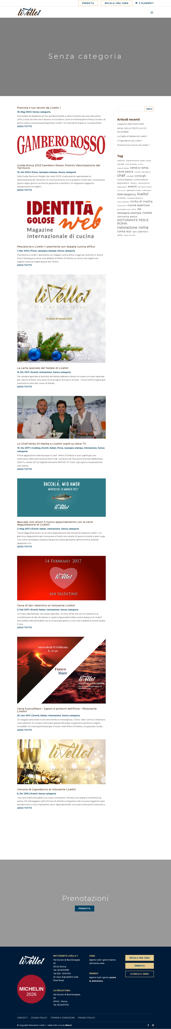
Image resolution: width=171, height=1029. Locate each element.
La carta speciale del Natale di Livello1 (42, 368)
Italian (53, 448)
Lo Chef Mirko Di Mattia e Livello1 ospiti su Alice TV (51, 443)
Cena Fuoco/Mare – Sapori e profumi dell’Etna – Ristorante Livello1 (57, 710)
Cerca (149, 109)
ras (139, 209)
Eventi (34, 372)
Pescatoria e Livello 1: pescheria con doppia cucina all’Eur (56, 246)
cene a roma (139, 167)
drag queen (122, 187)
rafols (134, 209)
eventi (132, 186)
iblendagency (126, 194)
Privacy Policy (86, 1018)
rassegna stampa (48, 172)
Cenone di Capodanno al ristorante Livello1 (46, 789)
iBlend (68, 1025)
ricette (147, 213)
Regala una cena (117, 3)
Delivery (133, 183)
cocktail (129, 176)
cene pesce (125, 171)
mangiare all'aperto (135, 198)
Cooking (36, 448)
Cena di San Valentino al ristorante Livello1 (46, 605)
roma (143, 227)
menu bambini (123, 202)
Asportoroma (132, 160)
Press (35, 172)
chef (121, 175)
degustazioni (123, 183)
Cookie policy (39, 1018)
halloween (146, 190)
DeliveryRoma (144, 183)
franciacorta (121, 190)
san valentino (140, 231)
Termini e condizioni (62, 1018)
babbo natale (145, 161)
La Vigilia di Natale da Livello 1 (132, 136)
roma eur (124, 231)
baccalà (120, 164)
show (120, 235)
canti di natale (131, 164)
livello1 (142, 194)
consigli (140, 176)
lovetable (121, 198)
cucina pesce (141, 179)
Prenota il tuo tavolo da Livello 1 (39, 107)
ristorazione (45, 372)
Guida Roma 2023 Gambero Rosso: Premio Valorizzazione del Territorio (58, 167)
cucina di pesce (125, 179)
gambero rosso (134, 190)
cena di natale (123, 168)
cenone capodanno (142, 172)
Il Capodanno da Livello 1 (129, 141)
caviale (140, 164)
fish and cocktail (144, 187)
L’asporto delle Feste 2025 (130, 124)
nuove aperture (138, 205)
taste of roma (129, 235)
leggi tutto (24, 126)
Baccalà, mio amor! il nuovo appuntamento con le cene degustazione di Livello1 (55, 523)
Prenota (88, 3)
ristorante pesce (127, 216)
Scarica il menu (139, 974)
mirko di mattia (141, 201)
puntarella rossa (123, 209)
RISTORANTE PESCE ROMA (133, 221)
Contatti (22, 1018)
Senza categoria (41, 112)
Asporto (121, 160)
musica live (121, 206)
